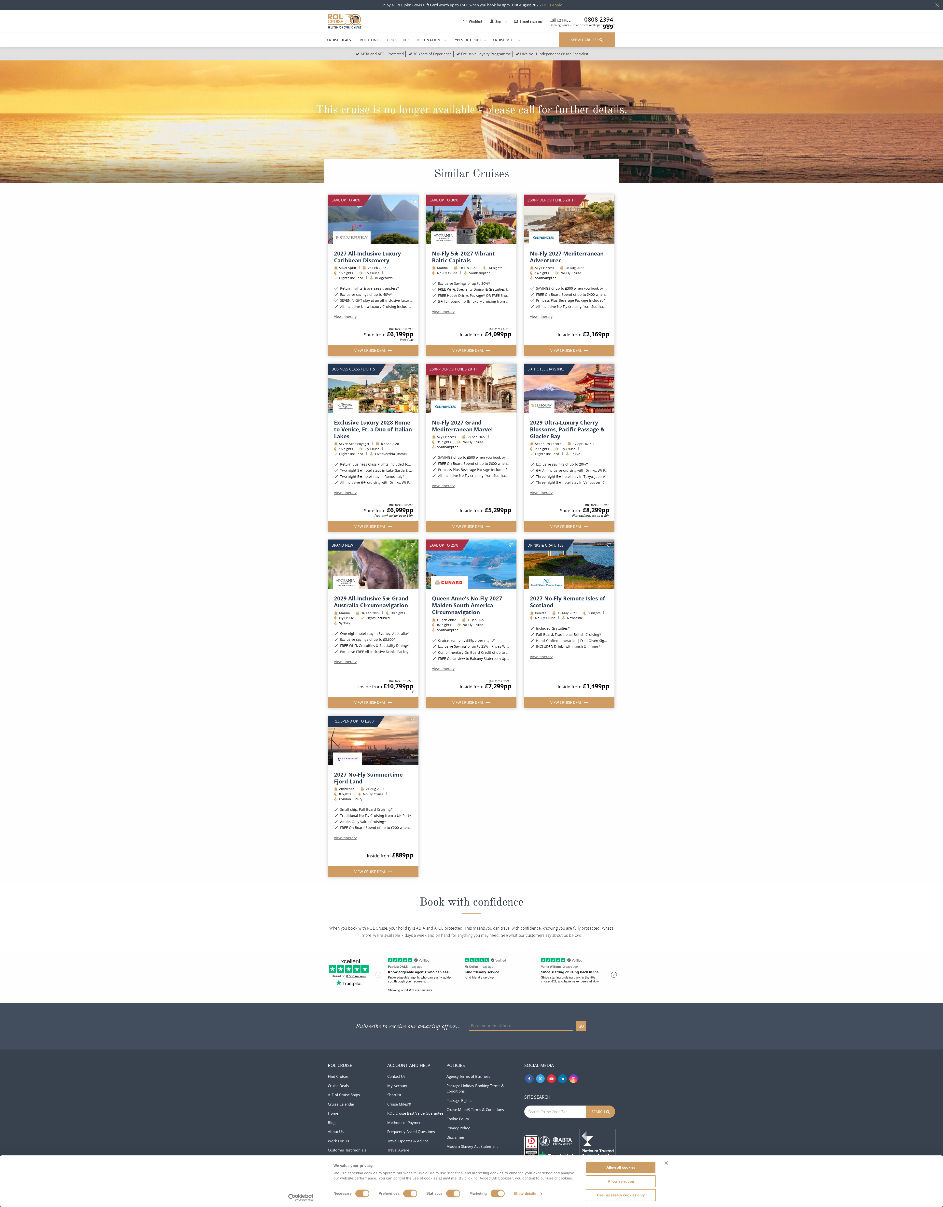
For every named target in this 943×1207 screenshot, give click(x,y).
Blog (331, 1122)
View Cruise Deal (370, 350)
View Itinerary (345, 316)
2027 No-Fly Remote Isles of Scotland (567, 602)
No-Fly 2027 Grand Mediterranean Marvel (462, 426)
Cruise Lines (369, 40)
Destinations (430, 40)
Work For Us (338, 1140)
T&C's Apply (552, 4)
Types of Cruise (468, 40)
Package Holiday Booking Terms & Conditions (475, 1088)
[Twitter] (540, 1078)
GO (581, 1026)
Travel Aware (398, 1150)
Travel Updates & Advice (407, 1140)
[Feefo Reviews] (597, 1146)
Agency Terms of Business (468, 1076)
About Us (336, 1131)
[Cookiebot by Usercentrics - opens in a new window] (300, 1197)
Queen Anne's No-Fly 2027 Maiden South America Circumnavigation (467, 605)
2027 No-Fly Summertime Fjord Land (368, 778)
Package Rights (459, 1100)
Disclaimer (455, 1137)
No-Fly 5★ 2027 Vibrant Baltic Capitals (463, 257)
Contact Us (396, 1076)
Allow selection (621, 1181)
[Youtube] (551, 1078)
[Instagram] (573, 1078)
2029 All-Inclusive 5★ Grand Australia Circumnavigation (371, 602)
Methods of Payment (405, 1122)
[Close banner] (666, 1163)
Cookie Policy (457, 1118)
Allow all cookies (620, 1167)
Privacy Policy (458, 1127)
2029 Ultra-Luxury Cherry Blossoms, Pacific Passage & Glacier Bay (567, 429)
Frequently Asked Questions (411, 1131)
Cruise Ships (399, 40)
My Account (397, 1085)
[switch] (410, 1193)
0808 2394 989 (598, 19)
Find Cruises (338, 1076)
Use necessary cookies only (621, 1195)
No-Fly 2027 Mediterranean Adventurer (567, 257)
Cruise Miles (505, 40)
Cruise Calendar (341, 1104)
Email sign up (531, 21)
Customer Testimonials (347, 1150)
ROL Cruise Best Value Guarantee (415, 1113)
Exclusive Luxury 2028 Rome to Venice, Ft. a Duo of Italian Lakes (373, 429)
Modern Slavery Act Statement (472, 1146)
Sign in (501, 21)
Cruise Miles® (399, 1104)
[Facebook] (529, 1078)
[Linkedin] (562, 1078)
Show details (525, 1194)
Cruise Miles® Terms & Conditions (475, 1109)
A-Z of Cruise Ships (344, 1094)
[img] (373, 219)
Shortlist (394, 1094)
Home (333, 1113)
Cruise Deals (339, 40)
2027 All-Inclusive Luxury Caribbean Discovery (367, 257)
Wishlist (475, 21)
